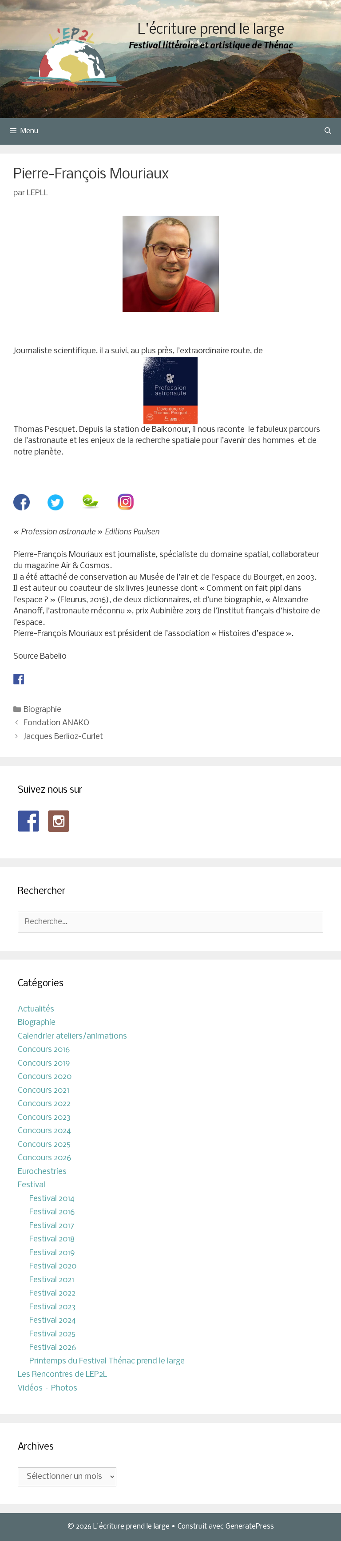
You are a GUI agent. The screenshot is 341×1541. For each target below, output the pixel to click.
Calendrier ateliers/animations (72, 1036)
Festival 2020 (52, 1266)
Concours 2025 (44, 1145)
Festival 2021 (51, 1280)
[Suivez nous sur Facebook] (28, 821)
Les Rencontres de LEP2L (62, 1375)
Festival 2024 (52, 1320)
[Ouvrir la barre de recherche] (328, 131)
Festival (31, 1185)
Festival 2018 (52, 1239)
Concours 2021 (43, 1091)
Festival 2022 (52, 1293)
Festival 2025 (52, 1334)
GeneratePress (250, 1526)
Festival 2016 (52, 1212)
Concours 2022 (44, 1104)
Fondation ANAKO (56, 723)
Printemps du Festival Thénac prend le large (107, 1361)
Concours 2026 (44, 1158)
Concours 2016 (44, 1050)
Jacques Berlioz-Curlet (63, 737)
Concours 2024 (44, 1131)
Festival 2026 (52, 1347)
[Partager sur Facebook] (18, 679)
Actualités (36, 1009)
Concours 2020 (44, 1077)
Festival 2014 (52, 1199)
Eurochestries (42, 1172)
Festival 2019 (52, 1253)
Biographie (42, 710)
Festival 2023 (52, 1307)
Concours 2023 (44, 1118)
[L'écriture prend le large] (73, 59)
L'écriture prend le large (211, 30)
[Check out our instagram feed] (58, 821)
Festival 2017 (51, 1226)
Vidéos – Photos (47, 1388)
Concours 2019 (44, 1063)
